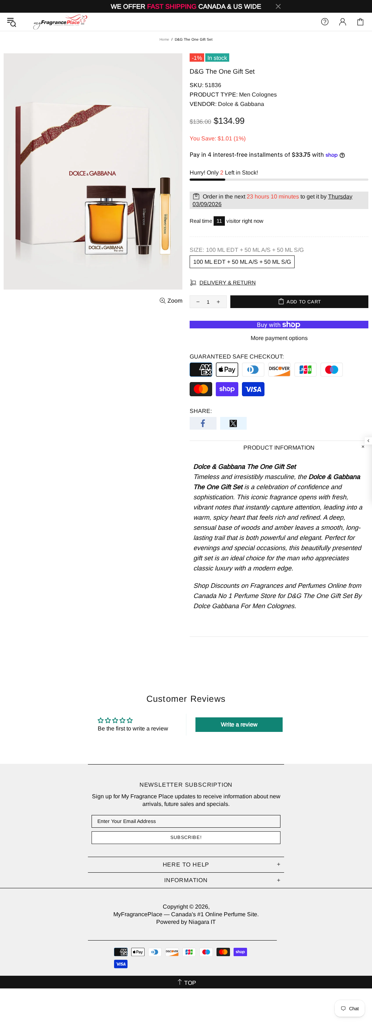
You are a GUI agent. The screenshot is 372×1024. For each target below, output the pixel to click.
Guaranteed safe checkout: (237, 356)
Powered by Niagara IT (186, 922)
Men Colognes (258, 94)
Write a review (239, 724)
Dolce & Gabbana (241, 104)
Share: (201, 411)
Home (164, 39)
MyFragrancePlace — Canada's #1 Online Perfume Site (60, 21)
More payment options (279, 338)
